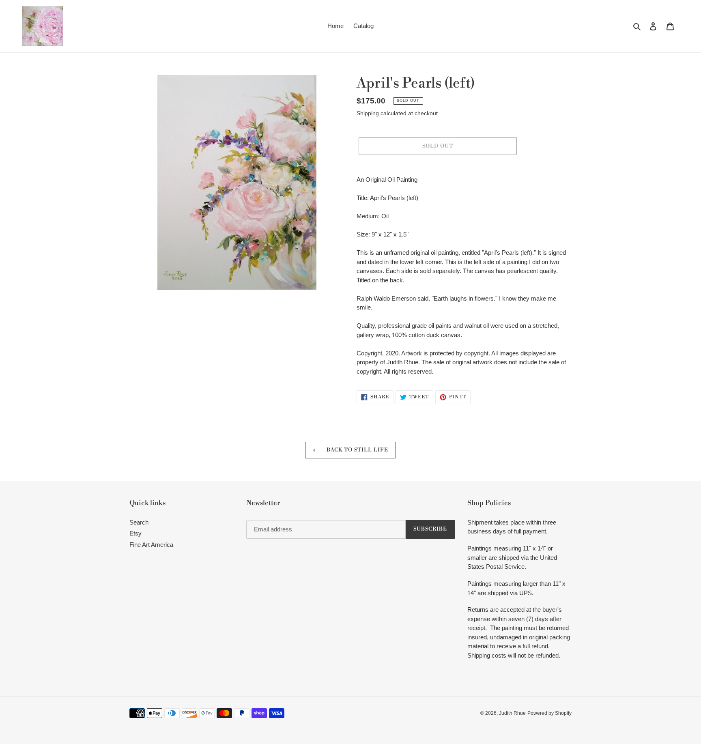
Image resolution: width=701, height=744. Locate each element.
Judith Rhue (512, 713)
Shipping (368, 113)
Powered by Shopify (549, 713)
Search (138, 522)
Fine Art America (151, 544)
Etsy (135, 533)
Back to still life (357, 450)
